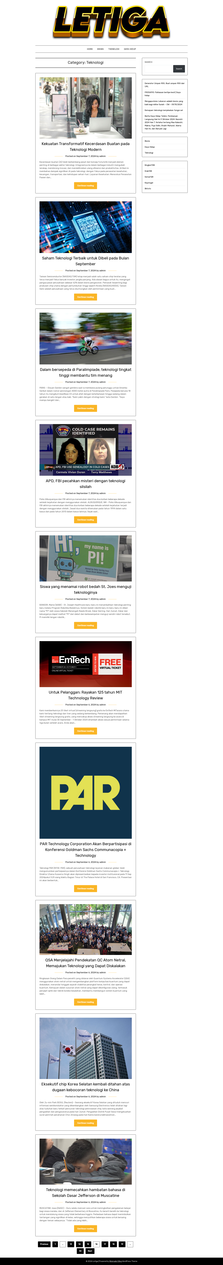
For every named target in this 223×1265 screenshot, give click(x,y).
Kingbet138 (150, 165)
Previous (44, 1244)
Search (148, 62)
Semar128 (149, 177)
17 (105, 1244)
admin (102, 156)
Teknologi (113, 49)
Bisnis (100, 49)
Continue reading (85, 185)
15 (88, 1244)
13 (71, 1244)
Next (90, 1251)
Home (90, 49)
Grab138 (148, 171)
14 (79, 1244)
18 (113, 1244)
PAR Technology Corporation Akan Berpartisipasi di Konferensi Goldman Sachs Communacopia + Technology (85, 850)
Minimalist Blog (115, 1261)
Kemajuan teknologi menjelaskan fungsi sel (164, 110)
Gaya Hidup (130, 49)
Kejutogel (149, 183)
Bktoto (148, 188)
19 (122, 1244)
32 (80, 1251)
